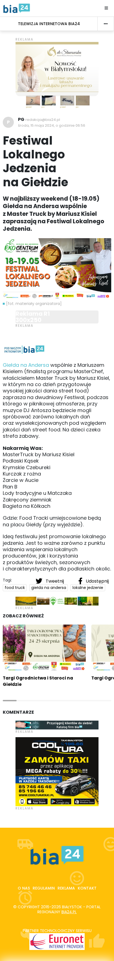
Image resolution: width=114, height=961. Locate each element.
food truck (15, 587)
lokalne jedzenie (87, 587)
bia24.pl (69, 912)
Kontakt (87, 888)
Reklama (66, 888)
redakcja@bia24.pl (42, 119)
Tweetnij (55, 581)
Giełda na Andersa (26, 365)
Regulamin (44, 888)
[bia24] (16, 8)
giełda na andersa (48, 587)
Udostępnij (97, 581)
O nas (24, 888)
